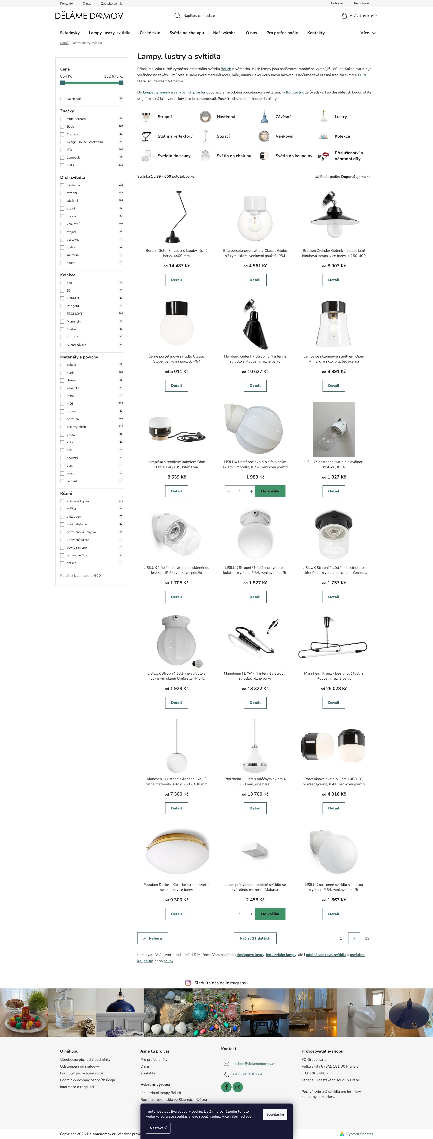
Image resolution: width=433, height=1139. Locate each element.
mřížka (94, 509)
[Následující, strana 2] (354, 938)
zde (248, 1116)
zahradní (94, 255)
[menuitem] (69, 32)
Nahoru (155, 938)
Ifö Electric (295, 92)
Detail (176, 279)
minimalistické (94, 524)
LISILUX (94, 337)
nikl (94, 450)
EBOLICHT (95, 314)
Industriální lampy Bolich (160, 1092)
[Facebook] (226, 1087)
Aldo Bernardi (94, 119)
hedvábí (94, 458)
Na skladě (94, 99)
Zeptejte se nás (112, 3)
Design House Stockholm (94, 142)
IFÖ (95, 150)
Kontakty (66, 3)
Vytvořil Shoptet (359, 1133)
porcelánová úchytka (94, 532)
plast (94, 473)
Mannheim (94, 321)
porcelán (95, 419)
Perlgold (94, 306)
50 (94, 290)
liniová (94, 216)
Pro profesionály (153, 1059)
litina (94, 396)
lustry (94, 247)
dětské (94, 563)
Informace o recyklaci (77, 1086)
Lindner (94, 329)
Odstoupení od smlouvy (79, 1066)
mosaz (94, 411)
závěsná (95, 201)
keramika (94, 388)
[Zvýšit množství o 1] (251, 491)
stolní (94, 208)
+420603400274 (247, 1073)
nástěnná (95, 185)
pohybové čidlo (94, 555)
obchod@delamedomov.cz (254, 1063)
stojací (94, 232)
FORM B (94, 298)
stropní (95, 193)
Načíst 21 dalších (255, 938)
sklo (94, 442)
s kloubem (94, 516)
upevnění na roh (94, 540)
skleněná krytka (95, 501)
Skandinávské (94, 345)
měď (95, 403)
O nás (87, 3)
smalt (94, 434)
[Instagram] (238, 1087)
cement (94, 481)
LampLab (94, 157)
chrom (94, 380)
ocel (94, 466)
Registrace (361, 3)
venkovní (95, 224)
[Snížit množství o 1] (228, 491)
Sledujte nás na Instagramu (221, 983)
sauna (94, 263)
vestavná (94, 239)
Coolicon (94, 134)
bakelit (94, 365)
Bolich (95, 126)
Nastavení (158, 1128)
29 (367, 938)
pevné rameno (94, 547)
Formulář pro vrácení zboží (81, 1073)
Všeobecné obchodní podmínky (85, 1059)
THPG (95, 165)
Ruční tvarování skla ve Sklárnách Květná (173, 1099)
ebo (94, 283)
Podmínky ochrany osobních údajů (87, 1080)
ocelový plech (95, 427)
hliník (95, 372)
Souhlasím (275, 1114)
